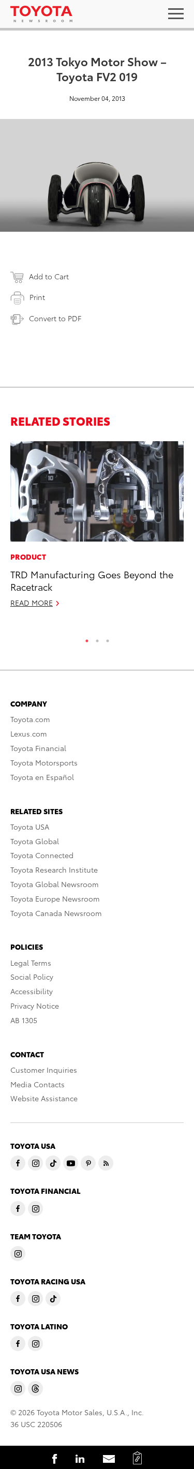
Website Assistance (44, 1098)
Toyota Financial (38, 748)
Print (37, 297)
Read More (31, 602)
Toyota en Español (42, 777)
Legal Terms (30, 962)
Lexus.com (28, 733)
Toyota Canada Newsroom (56, 913)
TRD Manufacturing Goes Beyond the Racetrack (91, 579)
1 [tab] (86, 638)
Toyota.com (30, 719)
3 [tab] (107, 638)
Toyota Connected (41, 855)
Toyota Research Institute (54, 869)
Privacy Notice (34, 1005)
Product (28, 556)
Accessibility (31, 991)
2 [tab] (97, 638)
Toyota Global (34, 841)
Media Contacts (37, 1084)
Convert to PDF (55, 318)
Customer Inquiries (43, 1070)
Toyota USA (29, 826)
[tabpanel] (97, 529)
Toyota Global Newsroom (54, 884)
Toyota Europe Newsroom (55, 898)
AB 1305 (23, 1020)
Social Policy (31, 976)
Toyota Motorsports (44, 762)
